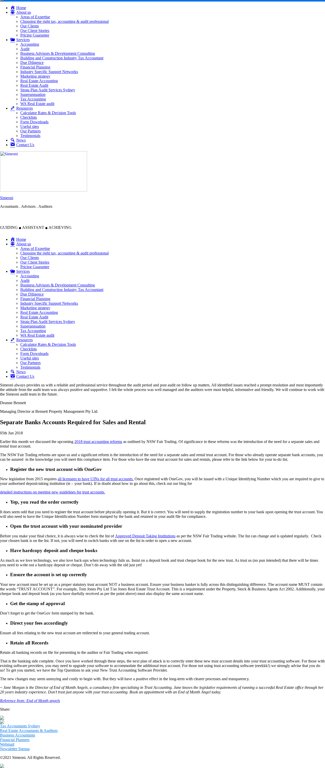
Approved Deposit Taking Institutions (145, 536)
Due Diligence (32, 62)
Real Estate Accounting (39, 81)
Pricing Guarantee (34, 35)
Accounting (29, 44)
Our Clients (29, 26)
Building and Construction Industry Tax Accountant (61, 58)
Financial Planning (35, 67)
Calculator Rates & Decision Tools (48, 113)
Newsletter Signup (15, 749)
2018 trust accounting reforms (98, 441)
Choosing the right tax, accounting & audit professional (64, 21)
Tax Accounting (33, 99)
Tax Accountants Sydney (20, 726)
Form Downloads (34, 122)
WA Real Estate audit (37, 103)
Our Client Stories (34, 30)
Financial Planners (14, 740)
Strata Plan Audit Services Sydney (47, 90)
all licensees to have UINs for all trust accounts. (96, 479)
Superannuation (32, 94)
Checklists (28, 117)
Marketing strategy (35, 76)
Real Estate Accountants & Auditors (29, 730)
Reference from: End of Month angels (30, 700)
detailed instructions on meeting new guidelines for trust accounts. (52, 492)
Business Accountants (17, 735)
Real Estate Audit (34, 85)
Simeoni (6, 198)
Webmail (7, 744)
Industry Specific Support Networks (49, 72)
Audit (24, 49)
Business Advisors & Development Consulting (57, 53)
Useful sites (29, 126)
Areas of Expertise (35, 17)
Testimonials (30, 135)
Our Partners (30, 131)
